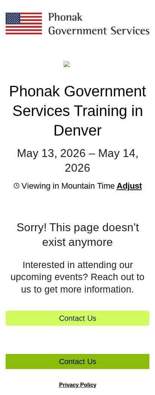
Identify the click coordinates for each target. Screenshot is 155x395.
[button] (128, 186)
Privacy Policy (77, 384)
